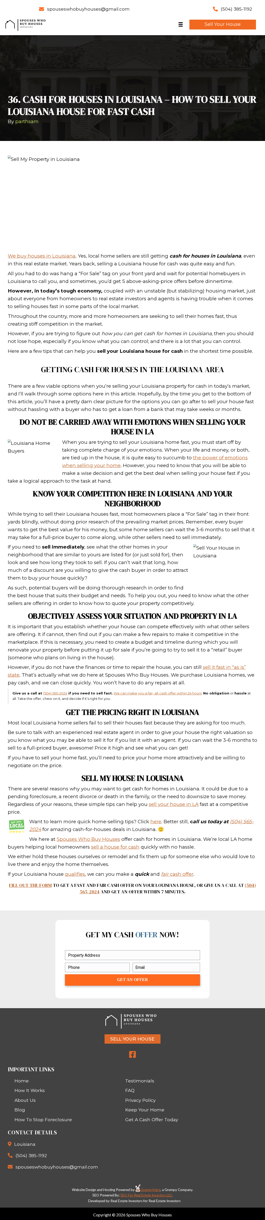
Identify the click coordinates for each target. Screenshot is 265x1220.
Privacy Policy (140, 1100)
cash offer (177, 874)
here (155, 822)
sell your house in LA (173, 804)
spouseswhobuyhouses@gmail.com (88, 9)
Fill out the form (30, 885)
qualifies (75, 874)
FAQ (130, 1090)
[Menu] (181, 24)
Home (21, 1080)
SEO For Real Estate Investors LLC (146, 1195)
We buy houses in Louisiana (42, 256)
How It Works (29, 1090)
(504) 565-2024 (55, 693)
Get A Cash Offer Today (151, 1119)
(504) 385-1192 (236, 9)
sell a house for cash (115, 847)
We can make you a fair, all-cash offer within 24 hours (158, 693)
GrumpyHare (150, 1190)
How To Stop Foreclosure (43, 1119)
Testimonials (139, 1080)
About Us (25, 1100)
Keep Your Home (144, 1109)
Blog (19, 1109)
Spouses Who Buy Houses (88, 839)
